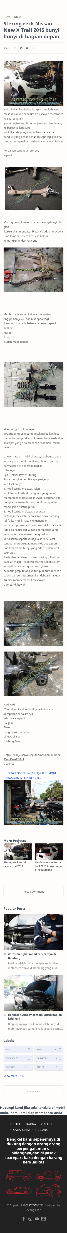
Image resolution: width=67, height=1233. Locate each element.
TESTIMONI (49, 773)
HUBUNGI (10, 773)
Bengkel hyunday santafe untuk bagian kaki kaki (35, 1017)
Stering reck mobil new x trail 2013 (15, 864)
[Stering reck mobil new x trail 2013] (18, 851)
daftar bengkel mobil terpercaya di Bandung (32, 956)
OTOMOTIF (36, 1205)
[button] (15, 48)
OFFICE (21, 773)
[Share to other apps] (33, 48)
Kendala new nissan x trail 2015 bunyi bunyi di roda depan (48, 866)
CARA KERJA (34, 773)
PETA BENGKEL (32, 777)
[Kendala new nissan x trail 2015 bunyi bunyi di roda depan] (49, 851)
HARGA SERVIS (13, 777)
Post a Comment (33, 891)
